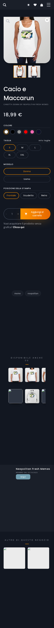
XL (9, 154)
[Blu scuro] (38, 131)
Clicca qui (18, 227)
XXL (22, 154)
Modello (8, 164)
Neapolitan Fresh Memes (35, 104)
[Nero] (12, 131)
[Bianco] (6, 131)
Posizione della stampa (17, 188)
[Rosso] (25, 131)
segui (23, 477)
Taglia (27, 140)
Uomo (27, 179)
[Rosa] (32, 131)
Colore (8, 125)
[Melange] (19, 131)
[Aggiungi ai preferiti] (47, 20)
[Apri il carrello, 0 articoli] (41, 4)
